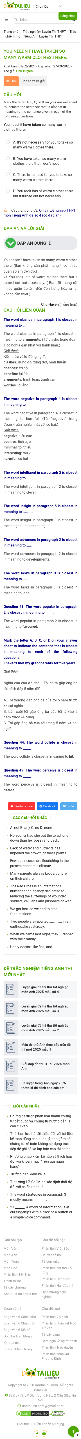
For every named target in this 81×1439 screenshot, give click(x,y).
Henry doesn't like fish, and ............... (38, 947)
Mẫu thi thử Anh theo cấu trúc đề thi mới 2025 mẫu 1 (46, 1047)
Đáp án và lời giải (33, 81)
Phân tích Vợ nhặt (55, 1317)
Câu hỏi (11, 81)
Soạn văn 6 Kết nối (18, 1330)
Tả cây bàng (51, 1335)
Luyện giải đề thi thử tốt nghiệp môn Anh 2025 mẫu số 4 (44, 989)
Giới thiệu (24, 1424)
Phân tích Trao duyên (57, 1347)
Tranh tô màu (13, 1281)
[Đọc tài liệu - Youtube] (44, 1433)
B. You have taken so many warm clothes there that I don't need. (39, 161)
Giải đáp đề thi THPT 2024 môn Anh (45, 1066)
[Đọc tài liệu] (37, 1433)
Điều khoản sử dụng (49, 1424)
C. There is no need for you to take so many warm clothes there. (42, 177)
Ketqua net (12, 1343)
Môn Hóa (11, 1268)
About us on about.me (20, 1294)
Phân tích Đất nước (56, 1279)
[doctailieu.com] (40, 1374)
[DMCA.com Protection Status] (32, 1414)
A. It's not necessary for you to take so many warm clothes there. (43, 144)
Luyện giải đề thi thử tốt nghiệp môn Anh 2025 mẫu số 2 (44, 1028)
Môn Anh (10, 1255)
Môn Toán (11, 1262)
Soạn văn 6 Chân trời (19, 1323)
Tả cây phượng (15, 1287)
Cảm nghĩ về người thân (59, 1341)
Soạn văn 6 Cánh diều (20, 1317)
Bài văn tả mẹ (52, 1255)
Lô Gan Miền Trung (18, 1349)
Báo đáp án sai (23, 806)
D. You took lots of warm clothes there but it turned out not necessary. (43, 193)
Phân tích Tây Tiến (17, 1274)
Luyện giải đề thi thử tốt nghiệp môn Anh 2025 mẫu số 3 (44, 1008)
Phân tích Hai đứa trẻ (57, 1286)
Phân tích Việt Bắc (55, 1249)
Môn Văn (10, 1249)
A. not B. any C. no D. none (31, 828)
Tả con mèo (51, 1262)
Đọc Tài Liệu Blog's (18, 1336)
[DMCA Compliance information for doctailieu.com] (57, 1414)
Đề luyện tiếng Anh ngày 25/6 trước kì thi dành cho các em (43, 1085)
